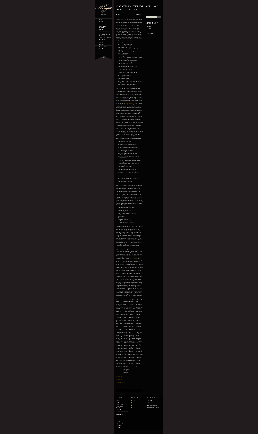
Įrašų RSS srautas (150, 28)
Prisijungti (149, 26)
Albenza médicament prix (120, 382)
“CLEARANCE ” (102, 51)
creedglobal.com (129, 103)
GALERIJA (101, 44)
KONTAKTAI (101, 48)
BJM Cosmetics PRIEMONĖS (105, 32)
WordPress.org (150, 33)
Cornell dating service (137, 389)
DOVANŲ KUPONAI (102, 46)
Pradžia (100, 19)
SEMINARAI (101, 29)
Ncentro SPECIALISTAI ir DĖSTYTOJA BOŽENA (104, 35)
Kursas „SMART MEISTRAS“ (105, 37)
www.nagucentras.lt (133, 258)
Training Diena (102, 40)
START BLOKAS (102, 24)
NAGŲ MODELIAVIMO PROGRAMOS (103, 27)
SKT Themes (158, 432)
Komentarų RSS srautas (151, 31)
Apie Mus (101, 21)
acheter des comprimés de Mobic (122, 377)
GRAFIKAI (101, 42)
